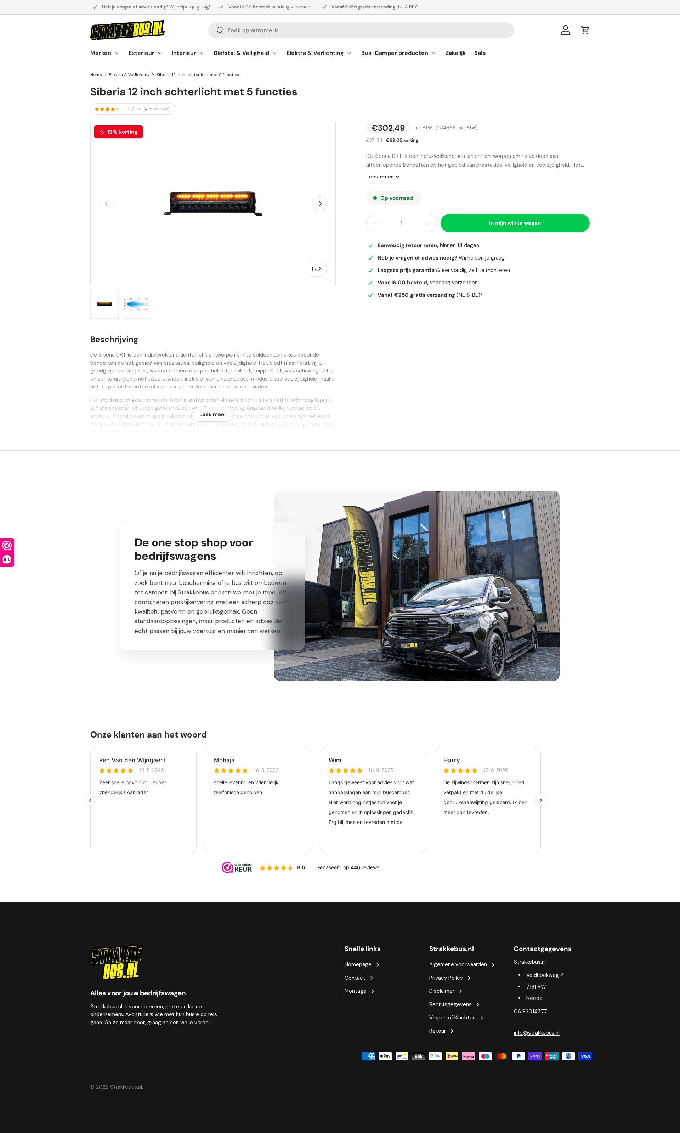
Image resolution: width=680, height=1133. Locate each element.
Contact (355, 977)
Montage (356, 991)
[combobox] (361, 30)
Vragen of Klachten (452, 1017)
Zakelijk (456, 53)
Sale (480, 53)
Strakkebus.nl (126, 1087)
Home (96, 75)
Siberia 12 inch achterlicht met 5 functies (198, 75)
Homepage (358, 964)
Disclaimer (441, 991)
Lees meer (379, 176)
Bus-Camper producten (394, 53)
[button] (585, 30)
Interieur (184, 53)
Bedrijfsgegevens (450, 1004)
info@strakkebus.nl (537, 1032)
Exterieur (141, 53)
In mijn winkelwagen (515, 223)
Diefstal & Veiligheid (241, 53)
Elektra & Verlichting (315, 53)
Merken (100, 53)
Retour (437, 1031)
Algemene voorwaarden (458, 964)
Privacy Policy (446, 977)
